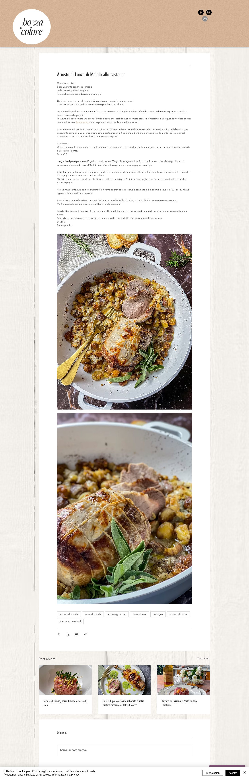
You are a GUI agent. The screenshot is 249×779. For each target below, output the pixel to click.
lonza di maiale (93, 614)
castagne (158, 614)
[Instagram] (209, 12)
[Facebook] (201, 12)
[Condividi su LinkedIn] (76, 634)
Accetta (233, 773)
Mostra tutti (203, 658)
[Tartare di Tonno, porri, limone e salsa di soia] (65, 680)
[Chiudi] (244, 773)
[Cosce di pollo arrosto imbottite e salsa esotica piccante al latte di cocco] (124, 680)
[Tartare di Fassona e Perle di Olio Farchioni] (183, 680)
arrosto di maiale (68, 614)
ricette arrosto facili (70, 621)
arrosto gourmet (117, 614)
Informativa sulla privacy (65, 774)
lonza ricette (140, 614)
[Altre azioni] (190, 66)
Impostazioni (213, 773)
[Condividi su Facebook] (59, 634)
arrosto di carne (178, 614)
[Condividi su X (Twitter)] (67, 634)
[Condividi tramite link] (85, 634)
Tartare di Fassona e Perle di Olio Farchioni (179, 703)
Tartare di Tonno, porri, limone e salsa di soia (64, 703)
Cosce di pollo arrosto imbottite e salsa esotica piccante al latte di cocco (123, 703)
